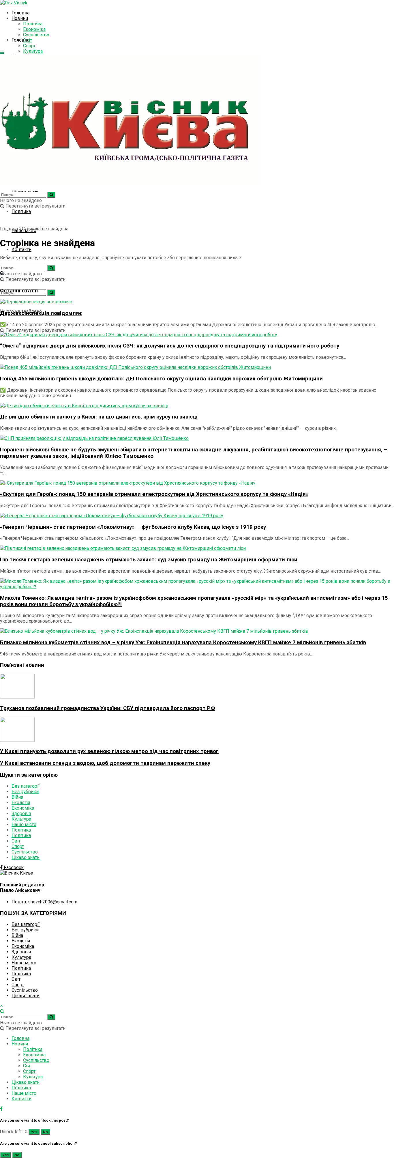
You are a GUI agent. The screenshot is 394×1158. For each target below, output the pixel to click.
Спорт (18, 846)
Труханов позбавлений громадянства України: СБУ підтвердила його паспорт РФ (107, 708)
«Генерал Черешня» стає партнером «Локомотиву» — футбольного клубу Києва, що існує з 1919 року (133, 527)
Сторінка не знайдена (45, 228)
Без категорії (26, 786)
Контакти (21, 249)
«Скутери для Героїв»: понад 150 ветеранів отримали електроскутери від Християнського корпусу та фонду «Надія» (154, 494)
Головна (20, 13)
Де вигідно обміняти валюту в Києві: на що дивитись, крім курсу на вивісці (99, 417)
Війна (17, 797)
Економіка (34, 29)
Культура (33, 51)
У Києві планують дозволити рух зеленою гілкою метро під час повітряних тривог (109, 751)
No (45, 1132)
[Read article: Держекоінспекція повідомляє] (197, 302)
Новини (20, 18)
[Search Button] (51, 293)
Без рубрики (25, 791)
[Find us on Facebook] (1, 1109)
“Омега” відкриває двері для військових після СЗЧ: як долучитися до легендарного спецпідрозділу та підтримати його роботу (169, 346)
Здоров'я (21, 813)
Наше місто (24, 824)
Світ (16, 841)
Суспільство (36, 35)
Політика (32, 24)
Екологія (21, 802)
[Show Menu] (2, 52)
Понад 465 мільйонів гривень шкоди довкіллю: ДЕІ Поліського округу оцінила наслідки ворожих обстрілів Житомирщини (161, 379)
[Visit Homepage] (13, 2)
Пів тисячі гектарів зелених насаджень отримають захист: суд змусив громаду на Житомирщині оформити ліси (148, 559)
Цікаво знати (26, 857)
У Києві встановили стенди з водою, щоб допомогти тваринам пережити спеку (105, 763)
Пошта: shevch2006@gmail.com (44, 902)
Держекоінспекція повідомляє (41, 313)
